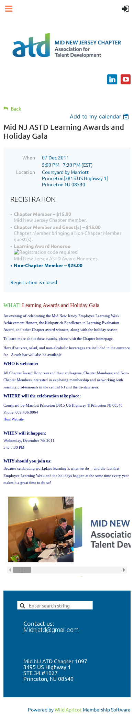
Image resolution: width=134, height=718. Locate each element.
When (28, 157)
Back (16, 108)
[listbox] (100, 116)
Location (25, 172)
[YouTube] (126, 79)
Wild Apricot (68, 709)
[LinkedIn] (112, 79)
